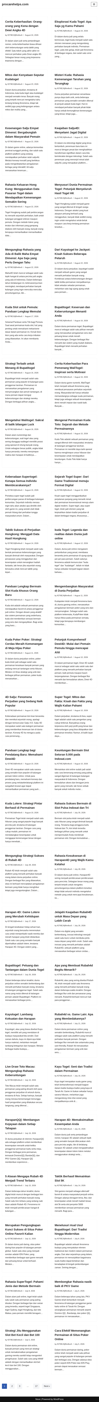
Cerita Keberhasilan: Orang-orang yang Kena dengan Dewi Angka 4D (23, 26)
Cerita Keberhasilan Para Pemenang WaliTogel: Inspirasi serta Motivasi (71, 368)
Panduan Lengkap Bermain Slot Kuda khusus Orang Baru (23, 591)
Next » (47, 1386)
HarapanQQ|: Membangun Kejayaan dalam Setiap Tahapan (22, 1124)
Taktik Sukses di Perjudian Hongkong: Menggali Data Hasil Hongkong (22, 534)
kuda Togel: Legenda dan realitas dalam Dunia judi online (71, 534)
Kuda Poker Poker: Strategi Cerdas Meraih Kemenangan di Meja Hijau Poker (24, 644)
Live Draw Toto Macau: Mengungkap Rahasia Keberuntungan (20, 1071)
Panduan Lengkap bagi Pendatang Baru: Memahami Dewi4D (24, 754)
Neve (37, 1399)
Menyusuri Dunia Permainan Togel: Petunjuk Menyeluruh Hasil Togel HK (73, 189)
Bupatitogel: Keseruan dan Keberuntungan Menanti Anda (72, 311)
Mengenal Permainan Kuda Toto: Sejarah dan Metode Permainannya (72, 424)
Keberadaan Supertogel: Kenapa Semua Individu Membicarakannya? (21, 481)
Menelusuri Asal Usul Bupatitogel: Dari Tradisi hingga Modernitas (71, 1229)
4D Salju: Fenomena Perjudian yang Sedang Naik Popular (24, 701)
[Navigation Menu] (94, 4)
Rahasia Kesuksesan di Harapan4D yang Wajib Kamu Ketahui (74, 860)
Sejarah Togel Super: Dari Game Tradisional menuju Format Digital (72, 481)
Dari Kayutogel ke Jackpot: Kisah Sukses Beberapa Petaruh (72, 254)
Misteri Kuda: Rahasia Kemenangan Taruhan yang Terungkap (73, 79)
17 (36, 1386)
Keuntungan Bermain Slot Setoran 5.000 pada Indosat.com (72, 754)
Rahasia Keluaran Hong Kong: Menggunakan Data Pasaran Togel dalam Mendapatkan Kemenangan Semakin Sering (23, 193)
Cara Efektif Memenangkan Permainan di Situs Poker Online (72, 1335)
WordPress (58, 1399)
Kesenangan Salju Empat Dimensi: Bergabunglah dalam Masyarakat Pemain (22, 132)
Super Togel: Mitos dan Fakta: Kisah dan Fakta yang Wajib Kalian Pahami (73, 701)
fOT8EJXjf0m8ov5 (15, 35)
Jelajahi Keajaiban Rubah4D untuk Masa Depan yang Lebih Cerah (73, 916)
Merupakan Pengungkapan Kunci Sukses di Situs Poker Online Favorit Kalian (24, 1229)
